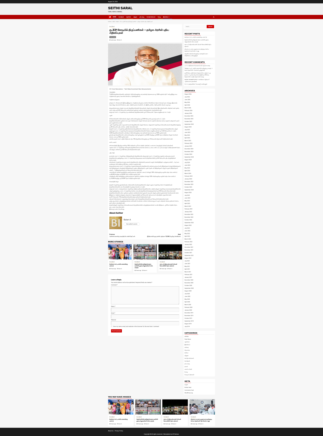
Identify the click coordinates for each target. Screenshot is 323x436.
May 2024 (187, 168)
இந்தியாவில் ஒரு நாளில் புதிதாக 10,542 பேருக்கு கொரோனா (164, 235)
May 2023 (187, 201)
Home (114, 17)
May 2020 (187, 299)
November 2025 (189, 119)
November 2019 (189, 315)
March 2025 (188, 140)
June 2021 (187, 263)
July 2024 (187, 162)
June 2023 (187, 198)
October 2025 (188, 121)
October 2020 (188, 285)
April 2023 (187, 203)
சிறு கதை (187, 350)
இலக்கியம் (165, 17)
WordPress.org (189, 393)
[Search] (214, 17)
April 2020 (187, 302)
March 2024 (188, 173)
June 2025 (187, 132)
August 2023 (188, 192)
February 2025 (188, 143)
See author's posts (131, 224)
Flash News (188, 339)
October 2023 (188, 187)
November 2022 (189, 217)
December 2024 (189, 149)
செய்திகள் (121, 17)
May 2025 (187, 135)
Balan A (120, 40)
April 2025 (187, 138)
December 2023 (189, 181)
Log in (186, 384)
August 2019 (188, 323)
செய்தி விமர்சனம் (151, 17)
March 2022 (188, 239)
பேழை (159, 17)
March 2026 (188, 108)
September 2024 (189, 157)
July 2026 (187, 97)
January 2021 (188, 277)
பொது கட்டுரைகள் (189, 374)
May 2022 (187, 233)
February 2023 (188, 209)
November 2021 (189, 250)
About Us (110, 431)
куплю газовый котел (191, 79)
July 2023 (187, 195)
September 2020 (189, 288)
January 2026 (188, 113)
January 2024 (188, 179)
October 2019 (188, 318)
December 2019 (189, 313)
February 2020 (188, 307)
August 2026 (188, 94)
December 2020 (189, 280)
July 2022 (187, 228)
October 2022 (188, 220)
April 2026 (187, 105)
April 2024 (187, 170)
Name (113, 306)
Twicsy (186, 68)
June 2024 (187, 165)
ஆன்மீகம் (128, 17)
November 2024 (189, 151)
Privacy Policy (119, 431)
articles (187, 336)
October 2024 (188, 154)
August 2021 (188, 258)
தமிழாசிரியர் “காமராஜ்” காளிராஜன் (198, 84)
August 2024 (188, 159)
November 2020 (189, 283)
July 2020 (187, 293)
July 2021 (187, 261)
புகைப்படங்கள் (188, 369)
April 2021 (187, 269)
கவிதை (187, 347)
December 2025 (189, 116)
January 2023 (188, 211)
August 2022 (188, 225)
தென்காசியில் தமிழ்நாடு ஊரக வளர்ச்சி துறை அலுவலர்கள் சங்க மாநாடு (144, 265)
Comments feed (189, 390)
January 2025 (188, 146)
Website (113, 320)
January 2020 (188, 310)
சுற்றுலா (135, 17)
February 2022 (188, 241)
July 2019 (187, 326)
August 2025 (188, 127)
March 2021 (188, 272)
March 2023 (188, 206)
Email (113, 313)
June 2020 (187, 296)
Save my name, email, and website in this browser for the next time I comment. (136, 326)
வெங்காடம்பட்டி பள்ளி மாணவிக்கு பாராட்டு (196, 37)
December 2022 (189, 214)
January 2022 (188, 244)
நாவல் (186, 366)
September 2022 (189, 222)
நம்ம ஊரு (142, 17)
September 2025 (189, 124)
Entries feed (188, 387)
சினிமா (186, 353)
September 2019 (189, 321)
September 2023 (189, 190)
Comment (114, 285)
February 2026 (188, 110)
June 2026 (187, 99)
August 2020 (188, 291)
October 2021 (188, 252)
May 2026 (187, 102)
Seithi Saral (120, 8)
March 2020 (188, 304)
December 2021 (189, 247)
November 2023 (189, 184)
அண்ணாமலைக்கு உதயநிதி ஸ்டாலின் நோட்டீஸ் (122, 235)
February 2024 (188, 176)
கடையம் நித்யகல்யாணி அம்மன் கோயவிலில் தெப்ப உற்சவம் (168, 265)
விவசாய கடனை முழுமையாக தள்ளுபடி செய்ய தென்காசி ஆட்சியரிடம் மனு (201, 420)
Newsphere (167, 434)
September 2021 (189, 255)
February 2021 (188, 274)
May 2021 (187, 266)
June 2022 (187, 231)
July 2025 (187, 129)
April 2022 (187, 236)
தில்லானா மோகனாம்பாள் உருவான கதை (199, 65)
